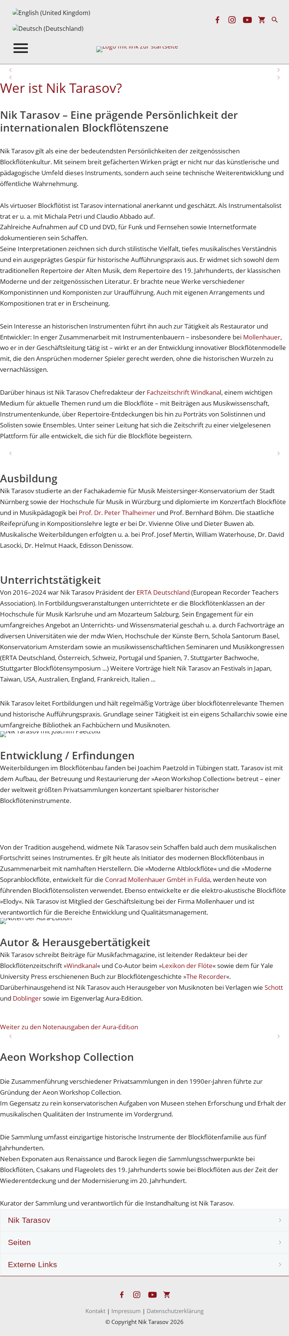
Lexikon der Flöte (187, 965)
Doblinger (27, 998)
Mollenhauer (261, 337)
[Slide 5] (171, 1023)
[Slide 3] (144, 1023)
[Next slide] (278, 68)
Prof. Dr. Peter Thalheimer (117, 512)
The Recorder (206, 976)
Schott (274, 987)
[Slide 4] (158, 1023)
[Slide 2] (151, 456)
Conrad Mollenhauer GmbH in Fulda (157, 879)
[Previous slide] (11, 68)
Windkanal (82, 965)
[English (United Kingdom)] (51, 13)
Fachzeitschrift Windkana (183, 392)
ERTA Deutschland (163, 592)
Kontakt (95, 1311)
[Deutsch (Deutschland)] (48, 28)
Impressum (126, 1311)
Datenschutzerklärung (175, 1311)
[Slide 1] (137, 456)
